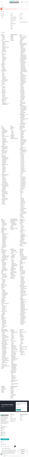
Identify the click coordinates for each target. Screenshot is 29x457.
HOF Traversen (21, 209)
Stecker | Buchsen (23, 272)
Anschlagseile (22, 131)
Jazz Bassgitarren (13, 366)
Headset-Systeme (23, 63)
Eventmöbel (12, 389)
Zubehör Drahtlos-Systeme (24, 71)
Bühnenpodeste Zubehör (24, 150)
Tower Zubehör (22, 217)
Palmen (21, 345)
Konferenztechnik (23, 115)
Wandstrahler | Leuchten (5, 193)
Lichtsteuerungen (4, 58)
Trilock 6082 (22, 207)
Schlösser (2, 315)
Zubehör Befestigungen (5, 269)
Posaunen (12, 336)
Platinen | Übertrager (23, 123)
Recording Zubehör (23, 96)
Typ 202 (12, 132)
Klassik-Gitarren (13, 357)
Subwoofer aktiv (23, 51)
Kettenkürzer (22, 137)
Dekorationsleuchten (4, 192)
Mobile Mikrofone (23, 80)
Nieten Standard (4, 264)
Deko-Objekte (21, 335)
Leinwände (3, 68)
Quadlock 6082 (22, 200)
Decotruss (22, 192)
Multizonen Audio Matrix (24, 108)
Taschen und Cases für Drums (14, 350)
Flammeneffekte (3, 356)
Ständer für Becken (13, 346)
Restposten (12, 35)
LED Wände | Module (14, 223)
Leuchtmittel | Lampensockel (4, 174)
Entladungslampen (4, 175)
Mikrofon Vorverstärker (23, 78)
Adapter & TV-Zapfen (23, 130)
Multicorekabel (4, 50)
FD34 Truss (3, 96)
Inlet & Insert (2, 298)
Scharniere (3, 313)
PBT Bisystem (22, 198)
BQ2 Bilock (22, 191)
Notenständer (4, 240)
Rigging (21, 129)
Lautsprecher (13, 255)
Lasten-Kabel (22, 280)
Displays (3, 66)
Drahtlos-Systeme (22, 60)
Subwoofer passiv (23, 52)
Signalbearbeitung (22, 117)
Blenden (2, 271)
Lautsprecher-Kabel (22, 255)
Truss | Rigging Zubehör (23, 208)
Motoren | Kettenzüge (23, 139)
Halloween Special (22, 336)
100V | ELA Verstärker (23, 107)
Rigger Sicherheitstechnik (24, 140)
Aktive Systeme (22, 45)
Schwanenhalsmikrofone (24, 81)
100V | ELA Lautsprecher (24, 106)
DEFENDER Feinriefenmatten (23, 301)
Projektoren (3, 67)
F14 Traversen (22, 154)
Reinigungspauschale (5, 104)
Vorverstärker (22, 99)
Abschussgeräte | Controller (5, 360)
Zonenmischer (22, 89)
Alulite (20, 175)
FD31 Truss (3, 93)
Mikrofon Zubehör (23, 79)
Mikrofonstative (4, 239)
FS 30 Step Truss (23, 180)
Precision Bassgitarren (14, 365)
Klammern (22, 138)
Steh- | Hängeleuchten (5, 198)
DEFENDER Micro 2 (23, 303)
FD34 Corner (3, 95)
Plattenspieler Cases (23, 230)
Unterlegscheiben (4, 268)
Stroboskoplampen (4, 182)
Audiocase (22, 232)
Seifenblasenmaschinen (4, 343)
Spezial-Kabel (21, 268)
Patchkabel (21, 252)
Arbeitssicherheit (13, 387)
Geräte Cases (21, 231)
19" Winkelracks (22, 222)
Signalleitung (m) (23, 318)
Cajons (12, 374)
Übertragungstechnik (22, 124)
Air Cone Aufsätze (4, 364)
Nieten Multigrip (4, 263)
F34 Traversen (22, 163)
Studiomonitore (22, 98)
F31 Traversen (22, 158)
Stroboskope (2, 149)
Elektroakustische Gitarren (14, 358)
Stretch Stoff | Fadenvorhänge (14, 138)
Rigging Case (22, 237)
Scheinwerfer (3, 60)
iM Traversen (22, 172)
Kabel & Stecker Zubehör (23, 321)
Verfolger (3, 62)
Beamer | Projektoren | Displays (14, 220)
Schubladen (2, 316)
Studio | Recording (22, 90)
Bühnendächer (22, 210)
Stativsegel (2, 231)
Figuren (21, 337)
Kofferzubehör (3, 299)
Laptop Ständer (3, 247)
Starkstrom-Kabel (23, 281)
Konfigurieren (22, 451)
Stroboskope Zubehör (5, 150)
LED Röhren (3, 180)
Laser (2, 154)
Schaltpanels (3, 163)
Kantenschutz (4, 254)
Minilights (21, 104)
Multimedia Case (23, 236)
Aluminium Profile (3, 252)
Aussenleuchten (3, 190)
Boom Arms (22, 132)
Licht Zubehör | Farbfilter (4, 199)
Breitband (12, 257)
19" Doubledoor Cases (22, 220)
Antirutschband (3, 387)
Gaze (11, 129)
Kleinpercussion (13, 375)
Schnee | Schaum (4, 77)
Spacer (21, 173)
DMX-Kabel (21, 269)
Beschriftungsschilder (4, 270)
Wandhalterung (4, 246)
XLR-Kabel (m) (22, 320)
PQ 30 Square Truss (23, 184)
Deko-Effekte (3, 129)
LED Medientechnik (13, 222)
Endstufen (3, 43)
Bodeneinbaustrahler (4, 191)
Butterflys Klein (4, 322)
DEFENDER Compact (23, 299)
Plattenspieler (22, 38)
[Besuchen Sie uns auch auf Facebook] (1, 443)
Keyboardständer (4, 238)
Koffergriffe (3, 290)
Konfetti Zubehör (4, 353)
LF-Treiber (12, 262)
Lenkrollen (3, 307)
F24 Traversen (22, 157)
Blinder (3, 137)
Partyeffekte (3, 59)
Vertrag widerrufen (4, 439)
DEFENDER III (22, 302)
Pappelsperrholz (4, 297)
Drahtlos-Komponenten (23, 69)
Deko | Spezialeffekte (4, 70)
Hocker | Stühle (3, 220)
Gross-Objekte (22, 338)
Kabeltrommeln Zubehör (24, 288)
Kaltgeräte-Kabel (23, 277)
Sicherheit (12, 393)
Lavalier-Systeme (23, 64)
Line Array (22, 53)
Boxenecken (3, 279)
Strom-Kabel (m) (23, 319)
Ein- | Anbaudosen (23, 271)
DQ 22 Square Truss (23, 176)
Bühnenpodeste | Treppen (23, 149)
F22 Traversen (22, 155)
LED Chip (3, 173)
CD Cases (22, 224)
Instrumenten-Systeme (23, 62)
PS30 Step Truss (23, 185)
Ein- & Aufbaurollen (4, 306)
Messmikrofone (22, 77)
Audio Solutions (23, 119)
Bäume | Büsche (23, 352)
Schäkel (22, 145)
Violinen (12, 384)
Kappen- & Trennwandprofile (5, 255)
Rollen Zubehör (4, 308)
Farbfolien (3, 201)
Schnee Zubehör (4, 346)
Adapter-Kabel (21, 253)
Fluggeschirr (2, 286)
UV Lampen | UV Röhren (5, 183)
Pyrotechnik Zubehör (4, 362)
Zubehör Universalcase (23, 243)
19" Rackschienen (3, 251)
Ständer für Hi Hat (13, 347)
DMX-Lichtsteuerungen (5, 158)
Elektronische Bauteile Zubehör (14, 251)
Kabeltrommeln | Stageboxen (23, 286)
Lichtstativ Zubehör (4, 223)
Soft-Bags (21, 244)
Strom (3, 88)
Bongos (12, 373)
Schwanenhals (4, 241)
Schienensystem (13, 137)
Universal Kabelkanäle (23, 312)
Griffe (2, 288)
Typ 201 (12, 131)
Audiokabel (3, 86)
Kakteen (21, 344)
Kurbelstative (3, 222)
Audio (2, 40)
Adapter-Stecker (22, 254)
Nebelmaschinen (4, 335)
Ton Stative (2, 232)
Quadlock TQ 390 (23, 202)
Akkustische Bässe (13, 367)
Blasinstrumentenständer (5, 233)
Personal (3, 101)
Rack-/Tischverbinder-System (5, 303)
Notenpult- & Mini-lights (4, 229)
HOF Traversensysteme (23, 211)
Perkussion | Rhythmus (13, 372)
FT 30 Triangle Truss (23, 181)
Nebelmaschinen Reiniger (5, 336)
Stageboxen (22, 289)
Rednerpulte (2, 230)
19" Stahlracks (21, 245)
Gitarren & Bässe (13, 355)
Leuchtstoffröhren (4, 181)
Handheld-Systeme (23, 61)
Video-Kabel (21, 263)
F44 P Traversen (23, 166)
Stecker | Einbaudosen (22, 270)
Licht (2, 52)
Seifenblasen (3, 78)
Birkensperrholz (4, 295)
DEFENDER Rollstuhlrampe (24, 309)
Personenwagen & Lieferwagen (4, 102)
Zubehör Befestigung (23, 147)
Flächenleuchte (4, 138)
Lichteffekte (2, 128)
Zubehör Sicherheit (13, 394)
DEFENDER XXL (23, 311)
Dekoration (22, 343)
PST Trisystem (22, 199)
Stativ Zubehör (4, 242)
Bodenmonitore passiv (23, 55)
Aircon (3, 71)
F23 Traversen (22, 156)
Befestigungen (3, 260)
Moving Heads (4, 132)
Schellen (22, 146)
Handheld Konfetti (4, 352)
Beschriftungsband (3, 388)
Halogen (3, 176)
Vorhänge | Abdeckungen (5, 79)
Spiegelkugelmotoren (4, 148)
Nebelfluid (3, 334)
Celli (11, 382)
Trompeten (12, 338)
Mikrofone (21, 72)
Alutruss (21, 190)
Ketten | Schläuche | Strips (4, 164)
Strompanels (22, 278)
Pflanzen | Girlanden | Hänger (23, 346)
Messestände (21, 128)
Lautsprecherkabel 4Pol (23, 259)
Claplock (3, 324)
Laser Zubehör (4, 155)
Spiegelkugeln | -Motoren (4, 146)
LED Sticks (3, 166)
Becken (12, 344)
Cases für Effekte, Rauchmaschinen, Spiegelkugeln (23, 234)
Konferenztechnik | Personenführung (22, 113)
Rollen (2, 304)
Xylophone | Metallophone (14, 380)
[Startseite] (14, 2)
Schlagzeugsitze (13, 345)
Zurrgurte (12, 397)
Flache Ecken (3, 280)
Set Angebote (3, 35)
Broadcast (22, 73)
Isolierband (2, 389)
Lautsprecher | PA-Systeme (23, 44)
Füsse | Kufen (3, 287)
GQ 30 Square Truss (23, 182)
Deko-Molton (12, 128)
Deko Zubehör (21, 334)
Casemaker (3, 253)
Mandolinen (12, 363)
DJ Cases (21, 223)
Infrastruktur (3, 84)
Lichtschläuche (4, 167)
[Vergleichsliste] (24, 2)
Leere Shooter (4, 355)
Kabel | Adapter (4, 69)
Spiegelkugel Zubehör (5, 147)
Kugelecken (3, 281)
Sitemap (21, 418)
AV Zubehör (12, 229)
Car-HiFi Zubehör (13, 254)
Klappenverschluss (4, 325)
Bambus (21, 330)
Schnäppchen (12, 40)
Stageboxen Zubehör (23, 290)
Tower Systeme (22, 216)
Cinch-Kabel (21, 260)
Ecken (2, 278)
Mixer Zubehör (22, 87)
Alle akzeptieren (23, 449)
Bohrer (2, 272)
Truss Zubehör (22, 189)
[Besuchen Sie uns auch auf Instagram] (4, 443)
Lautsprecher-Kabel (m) (23, 317)
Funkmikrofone (4, 44)
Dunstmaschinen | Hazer (5, 337)
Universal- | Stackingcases (23, 242)
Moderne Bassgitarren (14, 364)
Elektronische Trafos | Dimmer (23, 293)
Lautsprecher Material (14, 265)
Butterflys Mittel (4, 323)
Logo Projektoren (4, 140)
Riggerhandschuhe (23, 141)
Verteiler (22, 297)
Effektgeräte (3, 42)
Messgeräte (12, 270)
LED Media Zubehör (13, 224)
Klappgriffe (3, 289)
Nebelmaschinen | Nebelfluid (4, 330)
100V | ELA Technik (22, 105)
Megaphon (22, 46)
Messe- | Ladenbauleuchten (4, 184)
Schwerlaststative (4, 224)
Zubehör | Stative (4, 51)
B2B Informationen (12, 421)
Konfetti (3, 75)
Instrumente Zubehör (13, 371)
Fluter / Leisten (4, 139)
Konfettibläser (4, 354)
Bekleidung (12, 388)
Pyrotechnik (3, 361)
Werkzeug (12, 396)
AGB (20, 417)
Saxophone (12, 337)
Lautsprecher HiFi (13, 263)
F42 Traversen (22, 164)
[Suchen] (27, 5)
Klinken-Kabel (21, 251)
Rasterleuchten (4, 189)
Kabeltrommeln (22, 287)
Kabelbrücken (4, 87)
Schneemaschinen (3, 345)
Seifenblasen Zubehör (5, 344)
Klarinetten (12, 335)
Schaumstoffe (3, 314)
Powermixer (22, 88)
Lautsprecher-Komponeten (14, 264)
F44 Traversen (22, 167)
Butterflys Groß (4, 321)
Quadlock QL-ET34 (23, 201)
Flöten (12, 334)
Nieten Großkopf (4, 262)
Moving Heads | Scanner (4, 131)
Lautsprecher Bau (13, 256)
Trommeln (12, 343)
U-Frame (22, 174)
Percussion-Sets (13, 376)
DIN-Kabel (21, 261)
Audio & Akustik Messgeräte (24, 118)
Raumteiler (21, 347)
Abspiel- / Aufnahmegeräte (5, 41)
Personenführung (23, 116)
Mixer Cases (22, 229)
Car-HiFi (11, 253)
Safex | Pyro (3, 76)
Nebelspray (3, 338)
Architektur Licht (4, 53)
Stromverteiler (22, 279)
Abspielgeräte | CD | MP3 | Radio (23, 36)
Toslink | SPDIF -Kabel (22, 262)
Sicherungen (12, 273)
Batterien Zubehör (13, 275)
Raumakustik (22, 95)
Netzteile (3, 172)
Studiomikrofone (23, 82)
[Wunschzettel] (26, 2)
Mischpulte (3, 49)
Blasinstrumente (13, 330)
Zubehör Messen (13, 271)
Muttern (3, 261)
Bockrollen (3, 305)
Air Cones (2, 363)
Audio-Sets (21, 42)
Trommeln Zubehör (13, 354)
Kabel (2, 85)
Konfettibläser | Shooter (4, 347)
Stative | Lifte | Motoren (5, 97)
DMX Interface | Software (5, 157)
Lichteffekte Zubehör (4, 130)
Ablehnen (22, 453)
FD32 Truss (3, 94)
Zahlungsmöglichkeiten (13, 418)
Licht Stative (2, 221)
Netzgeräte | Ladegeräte (13, 272)
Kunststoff (3, 296)
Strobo (3, 61)
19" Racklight (21, 221)
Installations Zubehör (23, 112)
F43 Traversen (22, 165)
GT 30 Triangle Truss (23, 183)
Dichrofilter (3, 200)
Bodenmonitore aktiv (23, 54)
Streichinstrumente (13, 381)
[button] (1, 2)
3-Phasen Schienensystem (5, 185)
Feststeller (3, 312)
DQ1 (21, 193)
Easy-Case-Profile (4, 277)
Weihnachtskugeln (23, 354)
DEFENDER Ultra (23, 310)
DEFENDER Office (23, 308)
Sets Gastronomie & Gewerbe (23, 43)
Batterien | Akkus (13, 274)
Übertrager (12, 266)
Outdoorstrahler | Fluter (5, 141)
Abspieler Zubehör (23, 37)
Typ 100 (12, 130)
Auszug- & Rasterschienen (4, 259)
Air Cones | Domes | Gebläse (5, 365)
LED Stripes (3, 165)
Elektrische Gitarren (13, 356)
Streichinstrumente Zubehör (14, 383)
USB (20, 264)
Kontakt (11, 417)
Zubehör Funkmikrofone (24, 70)
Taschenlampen (12, 395)
